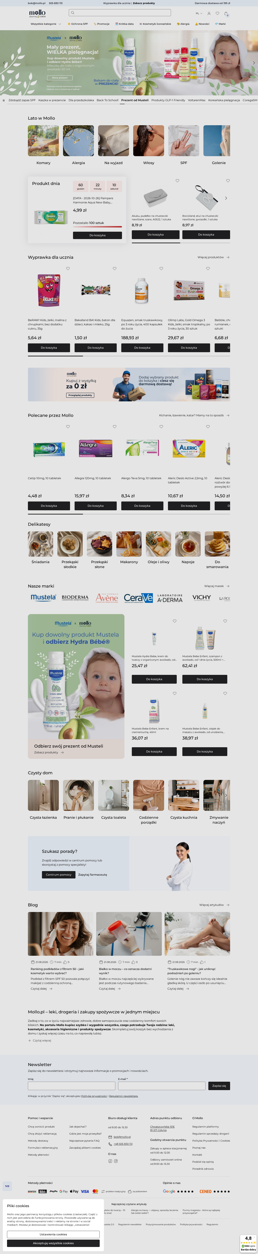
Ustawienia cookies (53, 1234)
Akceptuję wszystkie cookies (53, 1243)
